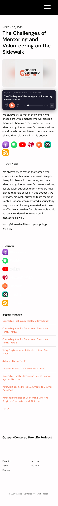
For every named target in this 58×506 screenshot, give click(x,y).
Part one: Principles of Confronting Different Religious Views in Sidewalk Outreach (25, 399)
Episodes (6, 461)
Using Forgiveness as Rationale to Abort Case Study (25, 352)
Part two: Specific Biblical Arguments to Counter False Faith (27, 388)
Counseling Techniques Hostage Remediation (25, 320)
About (5, 465)
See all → (7, 408)
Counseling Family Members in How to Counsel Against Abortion (26, 377)
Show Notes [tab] (12, 163)
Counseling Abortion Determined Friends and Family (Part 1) (25, 341)
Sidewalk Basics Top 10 (14, 361)
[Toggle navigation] (47, 8)
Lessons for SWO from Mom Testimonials (23, 368)
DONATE (35, 465)
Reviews (6, 470)
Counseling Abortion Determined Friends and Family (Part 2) (25, 330)
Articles (35, 461)
